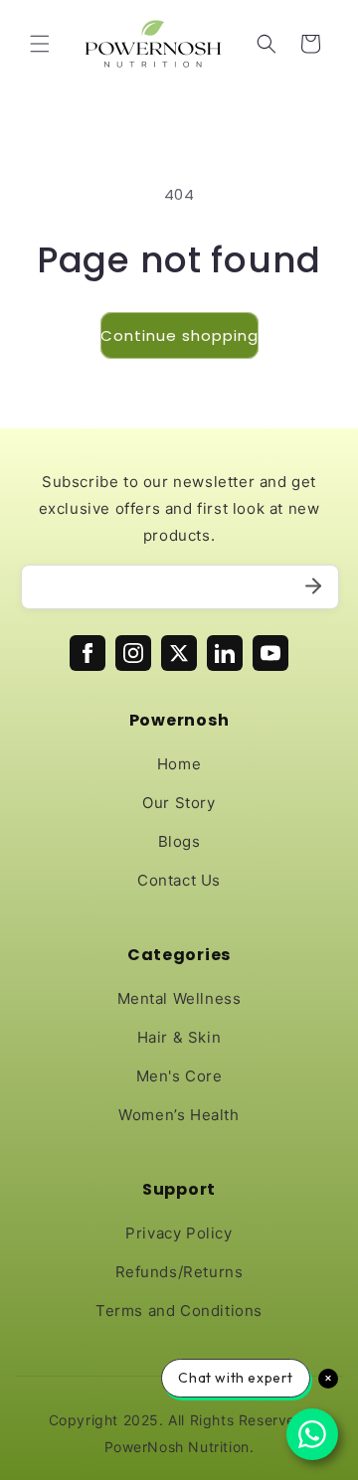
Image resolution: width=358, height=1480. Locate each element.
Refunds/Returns (179, 1271)
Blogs (179, 841)
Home (179, 763)
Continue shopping (179, 335)
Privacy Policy (178, 1233)
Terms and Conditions (179, 1310)
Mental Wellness (179, 998)
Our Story (178, 802)
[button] (40, 44)
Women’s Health (178, 1114)
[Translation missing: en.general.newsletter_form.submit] (313, 587)
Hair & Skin (179, 1037)
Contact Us (179, 880)
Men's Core (179, 1076)
